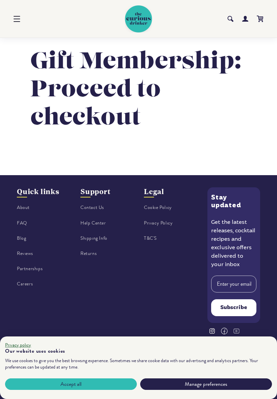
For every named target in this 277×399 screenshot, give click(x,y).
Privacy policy (18, 345)
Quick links (38, 191)
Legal (154, 191)
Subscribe (233, 308)
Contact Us (92, 207)
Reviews (25, 253)
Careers (25, 283)
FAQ (22, 223)
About (23, 207)
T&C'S (150, 238)
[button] (16, 18)
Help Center (93, 223)
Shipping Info (93, 238)
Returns (88, 253)
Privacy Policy (158, 223)
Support (95, 191)
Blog (21, 238)
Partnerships (30, 268)
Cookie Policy (158, 207)
